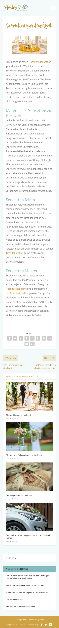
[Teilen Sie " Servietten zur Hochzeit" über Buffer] (44, 338)
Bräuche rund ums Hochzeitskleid (20, 606)
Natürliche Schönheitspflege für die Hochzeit (25, 585)
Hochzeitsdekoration (40, 62)
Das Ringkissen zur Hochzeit (19, 495)
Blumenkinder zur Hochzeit (18, 414)
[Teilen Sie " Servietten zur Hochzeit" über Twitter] (15, 338)
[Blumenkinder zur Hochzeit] (29, 396)
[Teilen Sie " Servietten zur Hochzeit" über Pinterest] (32, 338)
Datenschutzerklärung (28, 624)
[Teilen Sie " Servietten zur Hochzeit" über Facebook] (9, 338)
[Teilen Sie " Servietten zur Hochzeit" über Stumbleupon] (49, 338)
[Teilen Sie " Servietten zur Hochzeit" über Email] (27, 344)
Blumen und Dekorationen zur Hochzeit (24, 455)
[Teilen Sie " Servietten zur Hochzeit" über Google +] (21, 338)
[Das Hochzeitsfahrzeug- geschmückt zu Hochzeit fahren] (29, 517)
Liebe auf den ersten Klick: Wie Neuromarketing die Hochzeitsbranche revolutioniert (28, 577)
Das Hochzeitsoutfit (14, 599)
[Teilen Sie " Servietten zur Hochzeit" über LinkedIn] (38, 338)
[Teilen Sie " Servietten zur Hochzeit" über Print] (32, 344)
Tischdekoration (14, 253)
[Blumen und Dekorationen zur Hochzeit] (29, 436)
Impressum (12, 624)
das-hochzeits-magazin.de (33, 619)
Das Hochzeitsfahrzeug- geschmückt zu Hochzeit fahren (28, 536)
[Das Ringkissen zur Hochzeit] (29, 476)
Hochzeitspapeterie (16, 289)
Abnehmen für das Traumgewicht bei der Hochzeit (27, 592)
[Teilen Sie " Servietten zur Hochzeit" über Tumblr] (27, 338)
